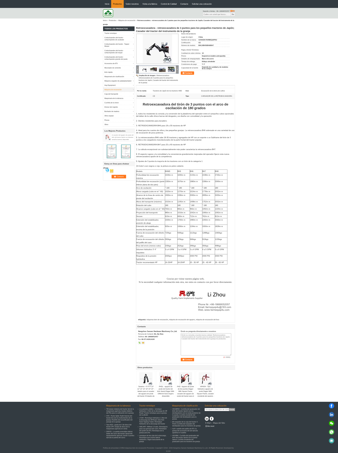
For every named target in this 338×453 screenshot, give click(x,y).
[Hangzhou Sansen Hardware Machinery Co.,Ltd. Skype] (139, 342)
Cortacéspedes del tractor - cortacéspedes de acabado (114, 39)
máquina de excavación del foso (207, 320)
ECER (168, 451)
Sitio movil (210, 426)
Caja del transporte (111, 94)
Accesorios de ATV (111, 63)
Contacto (184, 4)
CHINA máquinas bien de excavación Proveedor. (137, 448)
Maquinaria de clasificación (114, 77)
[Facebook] (331, 406)
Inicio (107, 4)
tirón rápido (108, 72)
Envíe (232, 409)
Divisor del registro (111, 107)
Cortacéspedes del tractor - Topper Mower (116, 45)
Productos (117, 4)
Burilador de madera (111, 111)
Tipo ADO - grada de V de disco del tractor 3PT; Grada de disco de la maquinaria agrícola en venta (119, 427)
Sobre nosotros (132, 4)
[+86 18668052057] (331, 432)
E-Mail (208, 423)
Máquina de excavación (126, 20)
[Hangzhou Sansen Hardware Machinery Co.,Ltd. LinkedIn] (207, 419)
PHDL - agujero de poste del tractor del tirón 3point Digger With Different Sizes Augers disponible (165, 391)
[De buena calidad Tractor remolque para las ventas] (111, 151)
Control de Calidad (169, 4)
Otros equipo (109, 116)
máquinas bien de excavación (157, 320)
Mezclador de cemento (112, 68)
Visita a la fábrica (149, 4)
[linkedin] (331, 415)
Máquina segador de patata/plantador (118, 81)
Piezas (106, 120)
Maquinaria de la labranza (113, 98)
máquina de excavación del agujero (182, 320)
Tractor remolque (110, 33)
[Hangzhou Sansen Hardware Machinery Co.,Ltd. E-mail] (143, 342)
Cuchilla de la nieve (111, 103)
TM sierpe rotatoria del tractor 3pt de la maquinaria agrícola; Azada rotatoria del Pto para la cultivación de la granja (120, 411)
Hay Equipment (110, 85)
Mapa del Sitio (219, 423)
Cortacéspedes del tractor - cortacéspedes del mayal (114, 52)
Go (233, 14)
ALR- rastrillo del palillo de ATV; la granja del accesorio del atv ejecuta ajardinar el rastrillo (185, 431)
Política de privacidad (110, 448)
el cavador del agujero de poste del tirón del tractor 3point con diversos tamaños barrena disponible (122, 137)
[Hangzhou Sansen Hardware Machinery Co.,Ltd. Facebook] (212, 419)
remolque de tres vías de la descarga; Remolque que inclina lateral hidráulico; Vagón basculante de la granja (152, 438)
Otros (106, 124)
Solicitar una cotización (202, 4)
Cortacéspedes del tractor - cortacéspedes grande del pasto (116, 58)
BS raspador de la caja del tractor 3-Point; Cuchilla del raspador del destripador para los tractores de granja (186, 424)
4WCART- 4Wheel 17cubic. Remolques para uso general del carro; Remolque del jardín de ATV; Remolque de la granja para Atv (153, 430)
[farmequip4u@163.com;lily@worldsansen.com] (331, 441)
